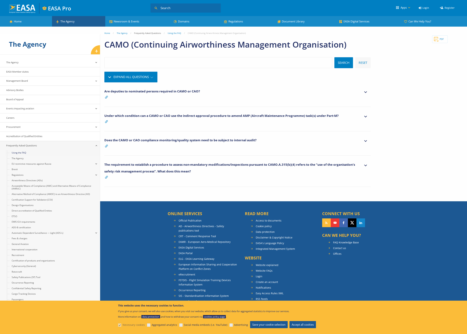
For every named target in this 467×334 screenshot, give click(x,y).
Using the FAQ (174, 33)
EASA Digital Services (356, 21)
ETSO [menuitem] (14, 216)
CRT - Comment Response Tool (197, 236)
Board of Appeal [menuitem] (15, 99)
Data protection (265, 232)
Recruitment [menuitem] (18, 255)
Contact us (339, 248)
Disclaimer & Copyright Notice (274, 237)
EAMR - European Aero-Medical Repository (205, 242)
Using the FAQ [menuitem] (19, 152)
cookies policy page (214, 316)
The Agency (67, 21)
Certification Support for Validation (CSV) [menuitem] (32, 199)
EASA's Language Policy (270, 243)
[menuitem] (424, 7)
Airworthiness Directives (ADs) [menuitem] (27, 180)
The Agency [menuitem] (12, 62)
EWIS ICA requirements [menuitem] (23, 221)
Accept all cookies (303, 324)
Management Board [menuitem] (17, 80)
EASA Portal (186, 253)
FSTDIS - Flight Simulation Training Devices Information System (205, 282)
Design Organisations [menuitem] (23, 205)
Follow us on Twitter (352, 222)
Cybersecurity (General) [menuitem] (24, 266)
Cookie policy (264, 226)
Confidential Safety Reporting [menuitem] (26, 288)
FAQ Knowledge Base (346, 242)
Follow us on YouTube (335, 222)
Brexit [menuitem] (15, 169)
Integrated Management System (275, 248)
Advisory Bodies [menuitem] (15, 90)
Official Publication (190, 220)
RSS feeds (262, 299)
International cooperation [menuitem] (24, 249)
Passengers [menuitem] (18, 299)
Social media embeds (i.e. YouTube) (205, 325)
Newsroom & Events (126, 21)
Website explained (267, 265)
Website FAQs (264, 270)
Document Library (293, 21)
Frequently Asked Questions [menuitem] (21, 145)
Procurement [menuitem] (13, 127)
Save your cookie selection (268, 324)
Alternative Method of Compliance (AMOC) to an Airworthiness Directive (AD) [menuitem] (51, 194)
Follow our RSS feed (326, 222)
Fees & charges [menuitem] (19, 238)
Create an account (267, 282)
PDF (442, 39)
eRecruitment (187, 274)
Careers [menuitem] (10, 117)
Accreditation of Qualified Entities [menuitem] (24, 136)
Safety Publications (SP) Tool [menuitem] (26, 277)
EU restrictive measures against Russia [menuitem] (31, 163)
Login (425, 7)
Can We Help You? (419, 21)
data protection (150, 316)
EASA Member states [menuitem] (17, 71)
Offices (337, 253)
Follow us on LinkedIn (360, 222)
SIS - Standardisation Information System (204, 296)
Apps (404, 7)
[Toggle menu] (96, 62)
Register (450, 7)
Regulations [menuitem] (18, 174)
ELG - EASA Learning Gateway (196, 259)
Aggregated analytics (164, 325)
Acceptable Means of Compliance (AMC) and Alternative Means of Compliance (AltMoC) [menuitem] (51, 187)
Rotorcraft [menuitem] (17, 271)
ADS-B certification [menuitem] (21, 227)
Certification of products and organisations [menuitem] (33, 260)
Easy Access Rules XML (269, 293)
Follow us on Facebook (343, 222)
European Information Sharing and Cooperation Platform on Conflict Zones (208, 267)
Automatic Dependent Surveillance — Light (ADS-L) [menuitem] (37, 232)
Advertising (241, 325)
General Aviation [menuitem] (20, 244)
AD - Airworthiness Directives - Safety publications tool (201, 228)
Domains (183, 21)
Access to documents (268, 220)
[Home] (22, 8)
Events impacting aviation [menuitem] (20, 108)
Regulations (235, 21)
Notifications (263, 287)
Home (18, 21)
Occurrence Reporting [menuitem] (23, 282)
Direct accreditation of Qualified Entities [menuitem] (32, 210)
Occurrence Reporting (192, 290)
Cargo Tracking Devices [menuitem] (24, 293)
